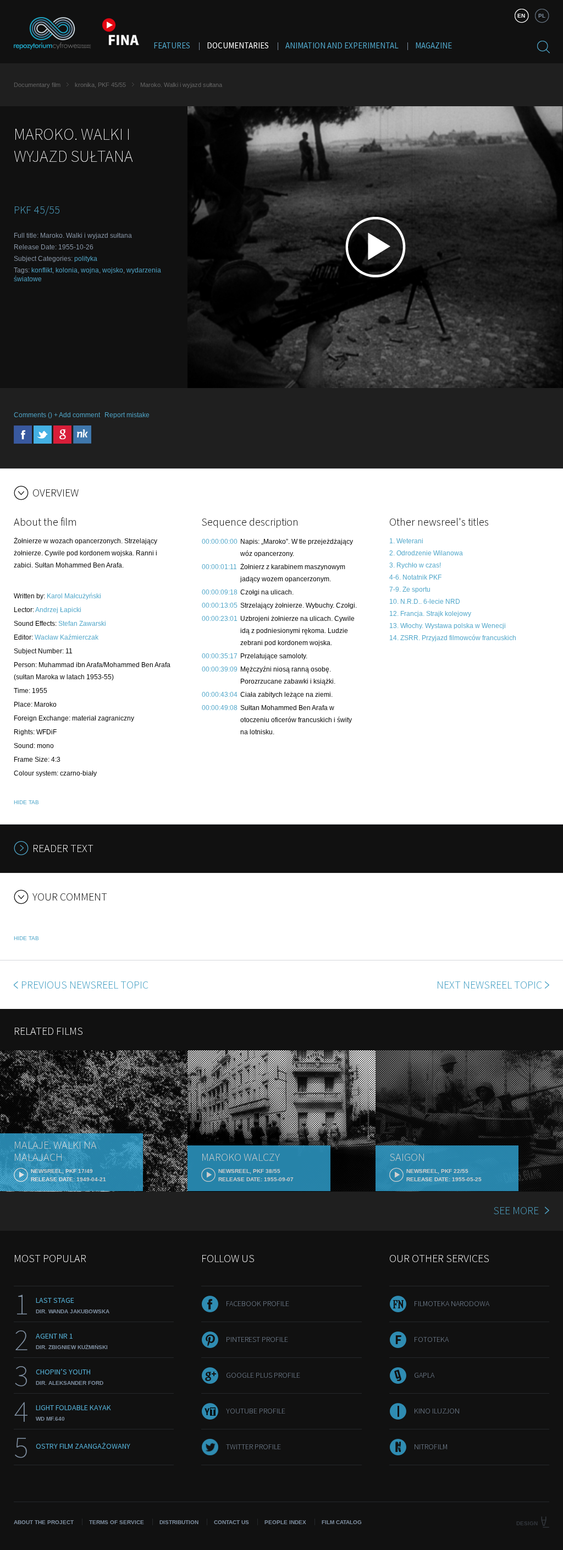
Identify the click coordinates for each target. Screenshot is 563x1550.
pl (541, 16)
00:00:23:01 (220, 619)
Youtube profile (255, 1411)
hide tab (26, 802)
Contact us (231, 1522)
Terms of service (116, 1522)
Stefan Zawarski (82, 623)
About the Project (44, 1522)
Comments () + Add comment (57, 415)
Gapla (424, 1375)
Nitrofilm (431, 1446)
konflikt (41, 270)
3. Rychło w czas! (415, 565)
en (521, 16)
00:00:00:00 (220, 541)
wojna (90, 270)
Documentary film (37, 84)
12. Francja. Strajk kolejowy (430, 614)
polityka (85, 259)
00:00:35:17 (220, 656)
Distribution (178, 1522)
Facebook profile (257, 1303)
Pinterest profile (257, 1339)
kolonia (67, 270)
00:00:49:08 (220, 708)
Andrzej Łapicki (58, 610)
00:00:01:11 (219, 567)
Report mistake (127, 415)
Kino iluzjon (437, 1411)
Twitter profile (253, 1446)
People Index (285, 1522)
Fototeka (431, 1339)
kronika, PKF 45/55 (100, 84)
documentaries (238, 45)
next (489, 984)
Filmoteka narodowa (451, 1303)
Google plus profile (263, 1375)
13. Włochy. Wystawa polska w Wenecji (447, 626)
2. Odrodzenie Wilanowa (426, 553)
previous (84, 984)
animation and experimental (342, 45)
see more (516, 1210)
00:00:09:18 (220, 592)
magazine (433, 45)
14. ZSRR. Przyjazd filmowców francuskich (452, 638)
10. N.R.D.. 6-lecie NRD (424, 601)
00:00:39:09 (220, 669)
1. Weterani (406, 541)
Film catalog (342, 1522)
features (171, 45)
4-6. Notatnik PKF (415, 577)
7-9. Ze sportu (409, 589)
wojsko (112, 270)
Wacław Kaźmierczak (66, 637)
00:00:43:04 (220, 694)
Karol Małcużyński (74, 596)
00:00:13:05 (220, 605)
